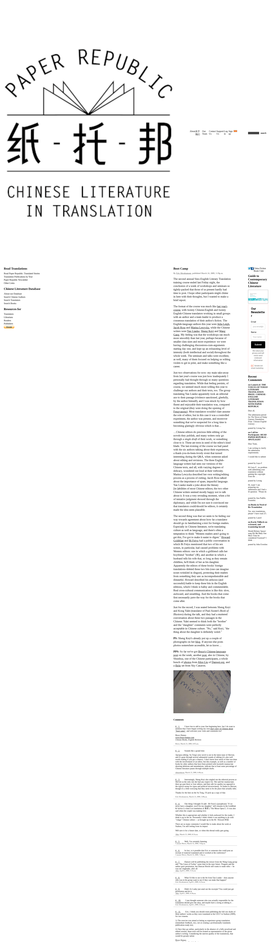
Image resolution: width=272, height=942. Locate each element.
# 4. (177, 804)
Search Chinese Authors (14, 297)
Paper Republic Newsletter (16, 280)
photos (187, 662)
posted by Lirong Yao (256, 428)
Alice (177, 834)
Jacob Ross (179, 327)
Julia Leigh (223, 324)
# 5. (177, 841)
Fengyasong (180, 411)
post (204, 655)
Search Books (10, 303)
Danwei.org (218, 662)
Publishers (8, 323)
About (192, 131)
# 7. (177, 862)
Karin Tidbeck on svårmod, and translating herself (257, 524)
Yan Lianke (193, 331)
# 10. (178, 900)
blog (197, 641)
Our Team (204, 132)
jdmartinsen (179, 773)
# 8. (177, 878)
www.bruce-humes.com (184, 737)
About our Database (13, 294)
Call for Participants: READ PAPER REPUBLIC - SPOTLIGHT (258, 436)
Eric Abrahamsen (183, 273)
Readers (7, 320)
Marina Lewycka (200, 327)
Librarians (8, 317)
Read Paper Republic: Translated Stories (22, 273)
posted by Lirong (255, 481)
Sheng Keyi (207, 331)
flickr (178, 665)
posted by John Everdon (257, 544)
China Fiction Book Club (260, 269)
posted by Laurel (255, 518)
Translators (9, 314)
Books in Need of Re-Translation (257, 506)
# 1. (177, 726)
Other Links (9, 283)
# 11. (178, 912)
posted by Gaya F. (255, 463)
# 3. (177, 780)
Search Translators (12, 300)
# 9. (177, 889)
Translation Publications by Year (18, 277)
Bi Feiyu (193, 540)
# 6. (177, 850)
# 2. (177, 751)
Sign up (231, 132)
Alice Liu (203, 662)
